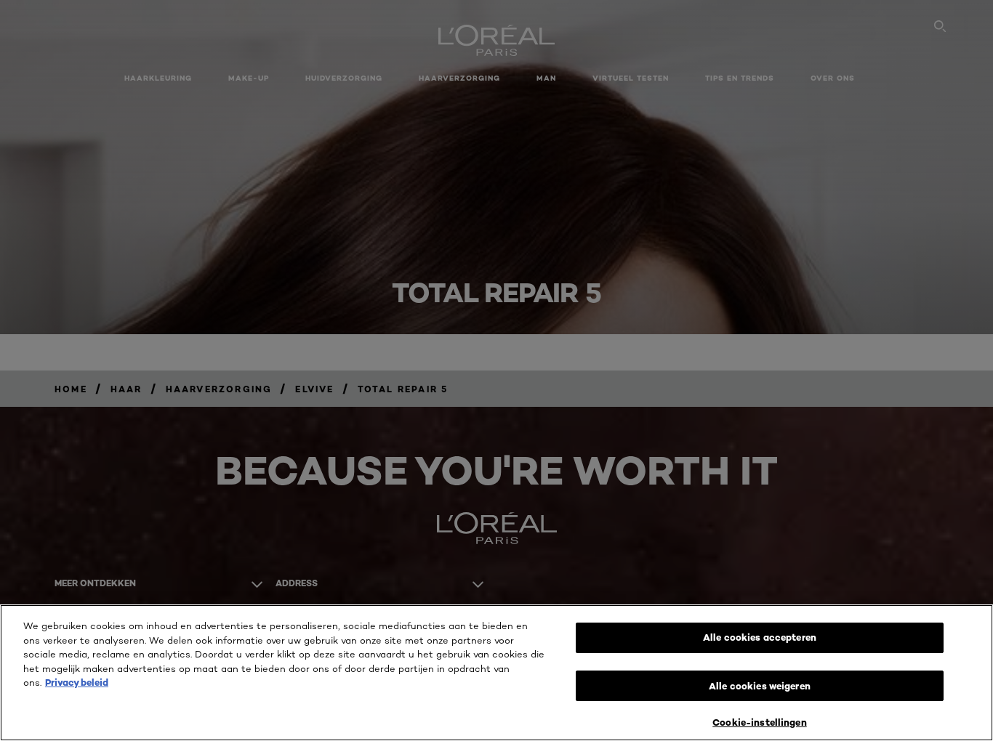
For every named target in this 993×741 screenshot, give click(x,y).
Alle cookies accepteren (759, 637)
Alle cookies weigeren (760, 686)
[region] (496, 672)
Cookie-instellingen (759, 722)
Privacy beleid (76, 682)
